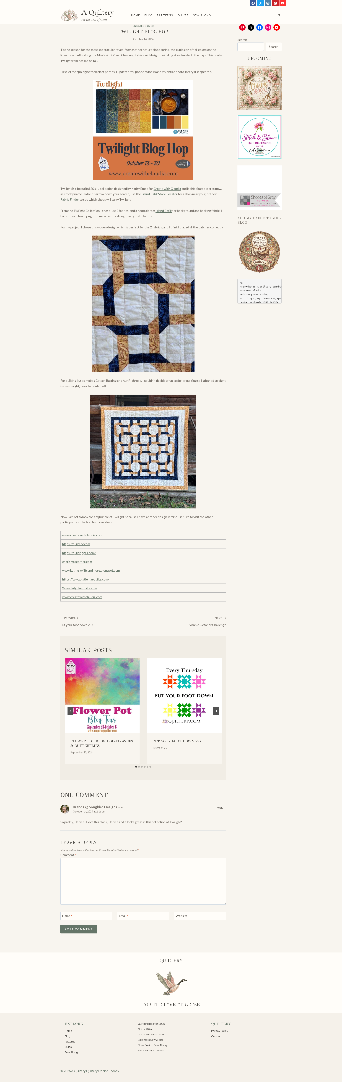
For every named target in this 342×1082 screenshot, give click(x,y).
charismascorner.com (77, 562)
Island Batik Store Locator (159, 194)
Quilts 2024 (145, 1029)
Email (123, 916)
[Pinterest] (275, 3)
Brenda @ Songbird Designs (95, 807)
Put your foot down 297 (176, 741)
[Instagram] (268, 3)
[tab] (136, 767)
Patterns (165, 15)
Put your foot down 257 (76, 622)
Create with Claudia (167, 189)
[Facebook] (253, 3)
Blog (148, 15)
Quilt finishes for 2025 (151, 1024)
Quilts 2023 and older (151, 1034)
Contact (216, 1036)
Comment (68, 855)
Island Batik (164, 211)
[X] (260, 3)
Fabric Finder (69, 199)
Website (182, 916)
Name (67, 916)
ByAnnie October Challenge (206, 622)
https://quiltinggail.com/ (79, 553)
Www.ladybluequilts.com (79, 588)
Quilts (183, 15)
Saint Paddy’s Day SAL (151, 1050)
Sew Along (202, 15)
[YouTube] (282, 3)
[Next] (216, 711)
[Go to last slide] (70, 711)
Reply (219, 807)
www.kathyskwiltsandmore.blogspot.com (91, 570)
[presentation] (102, 695)
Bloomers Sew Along (151, 1040)
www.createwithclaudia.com (82, 535)
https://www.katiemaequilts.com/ (85, 579)
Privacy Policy (219, 1031)
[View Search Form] (279, 15)
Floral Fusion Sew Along (152, 1045)
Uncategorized (143, 26)
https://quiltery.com (76, 544)
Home (135, 15)
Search (242, 40)
